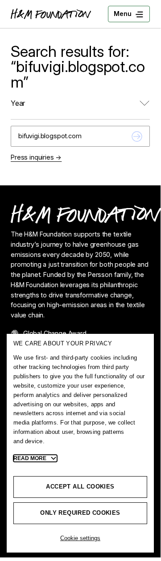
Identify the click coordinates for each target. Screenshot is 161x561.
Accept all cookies (80, 486)
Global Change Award (55, 333)
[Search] (136, 136)
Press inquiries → (36, 157)
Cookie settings (80, 538)
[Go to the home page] (51, 13)
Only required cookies (80, 512)
